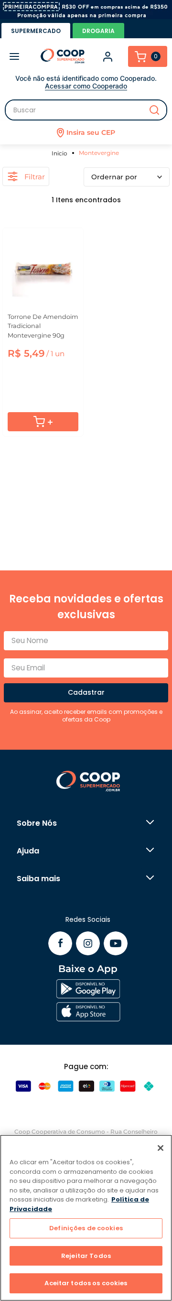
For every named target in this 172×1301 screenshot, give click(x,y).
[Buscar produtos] (154, 110)
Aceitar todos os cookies (85, 1283)
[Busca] (86, 109)
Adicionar (43, 421)
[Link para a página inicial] (61, 153)
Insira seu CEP (90, 132)
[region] (86, 1218)
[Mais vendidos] (127, 176)
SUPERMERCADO (36, 31)
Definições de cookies (86, 1228)
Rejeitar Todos (86, 1255)
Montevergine (99, 152)
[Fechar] (160, 1148)
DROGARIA (98, 31)
